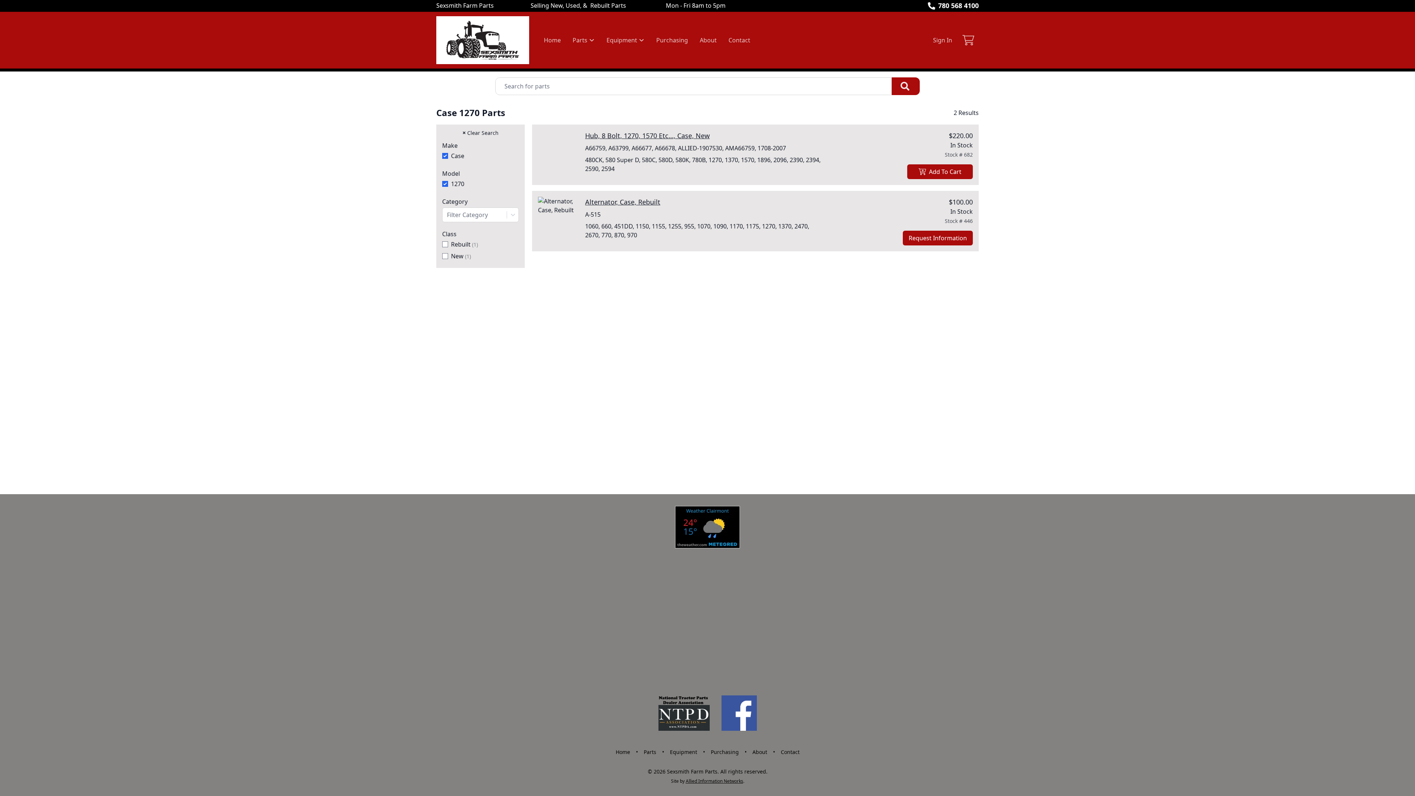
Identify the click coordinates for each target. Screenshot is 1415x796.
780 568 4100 (958, 5)
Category (455, 202)
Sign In (942, 40)
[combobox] (480, 214)
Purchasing (672, 40)
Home (552, 40)
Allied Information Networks (714, 781)
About (708, 40)
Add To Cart (945, 172)
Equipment (683, 751)
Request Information (938, 238)
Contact (739, 40)
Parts (650, 751)
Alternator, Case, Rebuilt (622, 202)
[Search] (906, 86)
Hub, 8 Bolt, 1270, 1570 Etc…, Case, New (647, 135)
